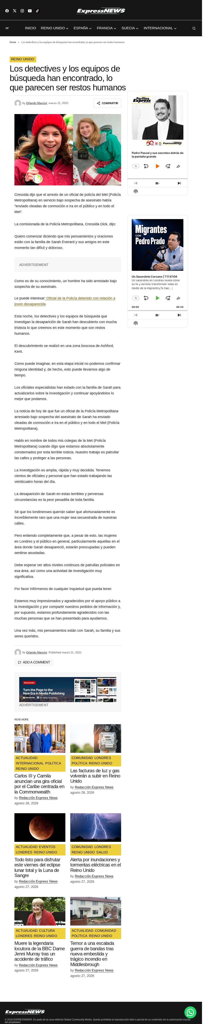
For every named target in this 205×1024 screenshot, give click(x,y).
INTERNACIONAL (30, 763)
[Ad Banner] (67, 689)
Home (13, 42)
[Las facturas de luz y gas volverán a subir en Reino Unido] (95, 738)
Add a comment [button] (36, 662)
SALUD (102, 852)
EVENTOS (47, 847)
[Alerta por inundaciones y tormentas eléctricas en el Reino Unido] (95, 827)
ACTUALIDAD (26, 758)
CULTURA (47, 931)
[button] (7, 28)
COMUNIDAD (82, 758)
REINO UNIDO (22, 59)
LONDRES (102, 758)
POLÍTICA (53, 763)
